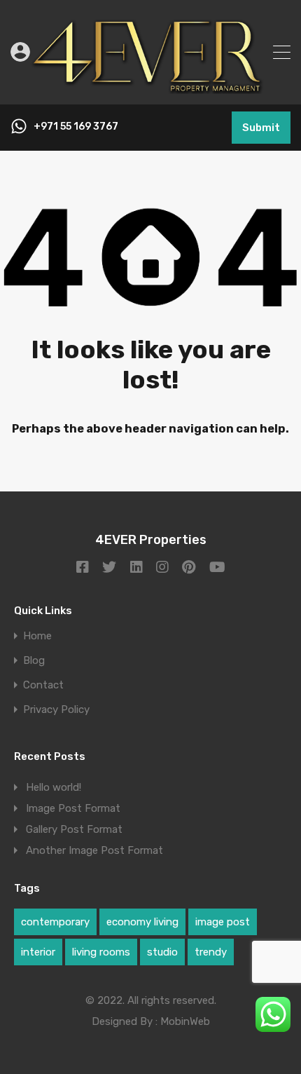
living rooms (101, 952)
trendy (211, 952)
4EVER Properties (150, 539)
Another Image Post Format (94, 850)
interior (38, 952)
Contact (43, 685)
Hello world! (53, 787)
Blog (34, 660)
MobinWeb (185, 1021)
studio (162, 952)
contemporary (55, 922)
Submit (261, 127)
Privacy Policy (56, 710)
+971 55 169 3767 (76, 126)
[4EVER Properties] (150, 87)
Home (37, 636)
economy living (142, 922)
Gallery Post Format (74, 829)
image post (222, 922)
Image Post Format (73, 808)
